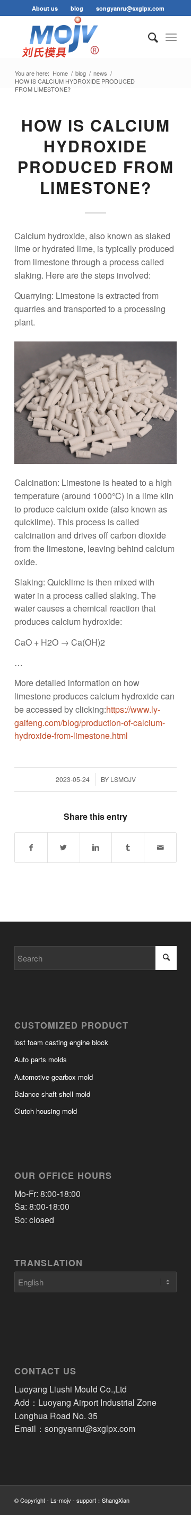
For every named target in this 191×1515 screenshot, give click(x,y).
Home (60, 73)
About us (45, 8)
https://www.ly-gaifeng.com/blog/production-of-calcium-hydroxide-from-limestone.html (89, 722)
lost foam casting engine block (61, 1042)
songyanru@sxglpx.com (130, 8)
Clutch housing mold (45, 1111)
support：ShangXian (102, 1500)
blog (77, 8)
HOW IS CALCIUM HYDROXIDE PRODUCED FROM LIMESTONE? (96, 156)
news (100, 73)
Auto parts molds (40, 1059)
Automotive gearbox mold (53, 1077)
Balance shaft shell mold (52, 1094)
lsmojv (123, 779)
